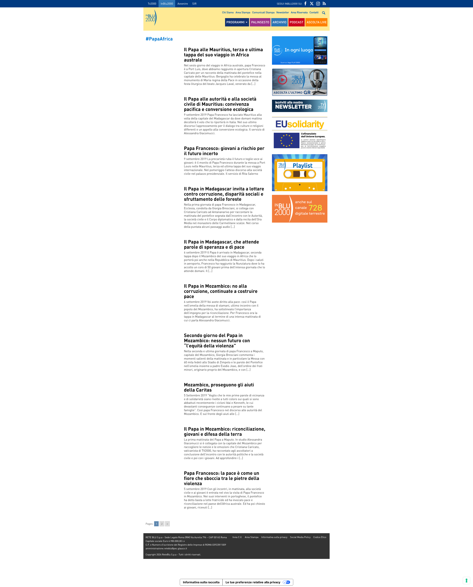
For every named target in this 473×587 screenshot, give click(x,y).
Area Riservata (299, 12)
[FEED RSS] (324, 3)
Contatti (314, 12)
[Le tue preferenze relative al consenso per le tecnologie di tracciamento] (466, 580)
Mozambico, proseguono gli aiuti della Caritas (219, 387)
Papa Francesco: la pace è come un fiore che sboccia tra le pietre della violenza (221, 478)
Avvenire (182, 3)
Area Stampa (243, 12)
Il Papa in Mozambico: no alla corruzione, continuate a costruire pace (220, 291)
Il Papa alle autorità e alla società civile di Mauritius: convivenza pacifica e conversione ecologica (220, 104)
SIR (194, 3)
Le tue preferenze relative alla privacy (253, 582)
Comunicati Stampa (263, 12)
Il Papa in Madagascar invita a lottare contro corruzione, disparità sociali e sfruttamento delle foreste (224, 194)
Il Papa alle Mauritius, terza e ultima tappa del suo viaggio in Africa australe (223, 54)
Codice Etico (319, 537)
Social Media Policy (300, 537)
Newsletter (282, 12)
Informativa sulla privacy (274, 537)
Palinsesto (260, 22)
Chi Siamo (228, 12)
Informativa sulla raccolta (201, 582)
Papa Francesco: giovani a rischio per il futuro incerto (224, 150)
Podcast (296, 22)
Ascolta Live (317, 22)
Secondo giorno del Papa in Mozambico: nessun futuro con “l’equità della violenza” (217, 340)
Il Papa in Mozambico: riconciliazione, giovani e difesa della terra (224, 431)
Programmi (235, 22)
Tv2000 (152, 3)
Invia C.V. (237, 537)
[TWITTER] (312, 3)
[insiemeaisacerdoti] (71, 296)
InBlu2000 (167, 3)
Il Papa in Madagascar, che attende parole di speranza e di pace (221, 244)
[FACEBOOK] (305, 3)
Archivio (279, 22)
